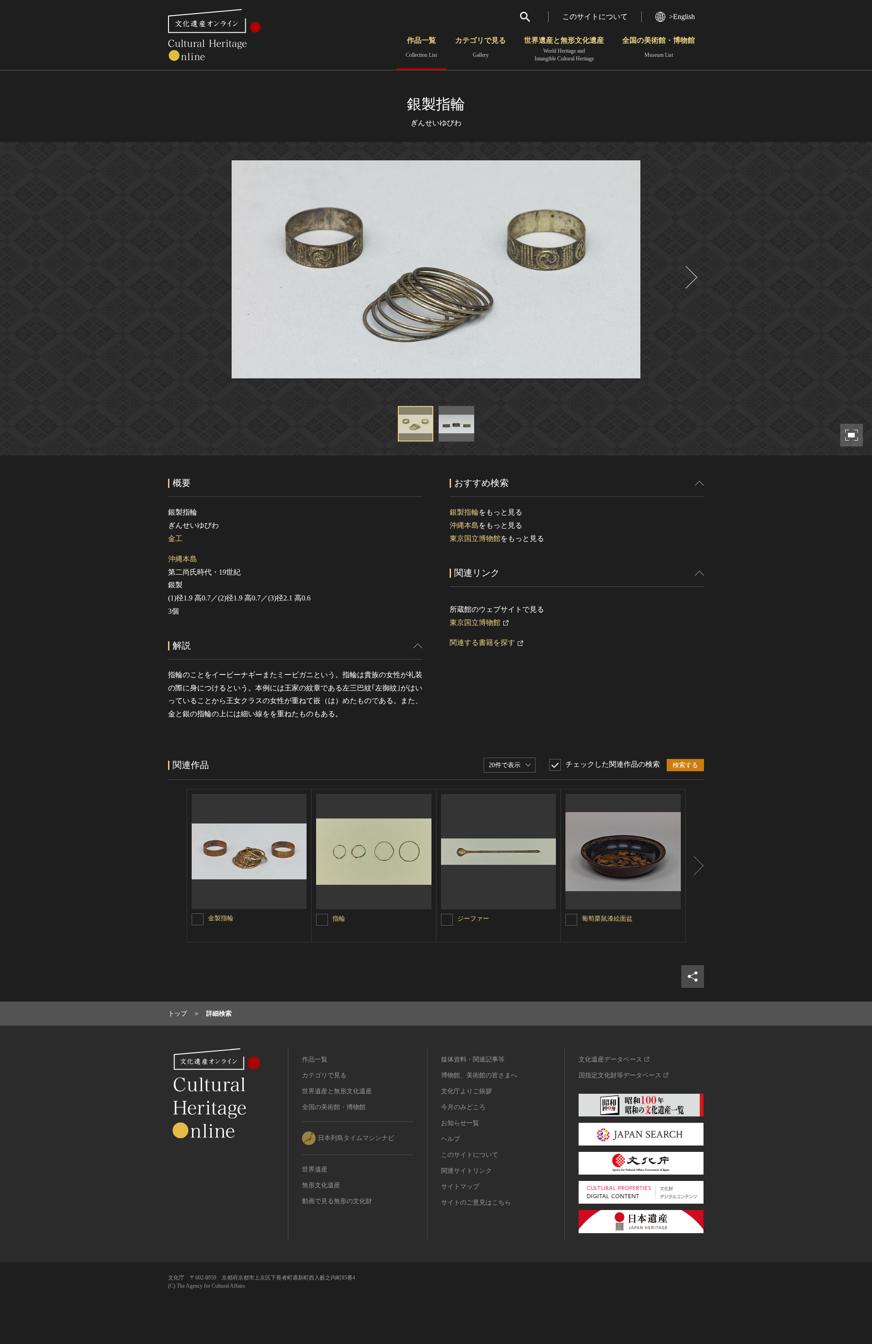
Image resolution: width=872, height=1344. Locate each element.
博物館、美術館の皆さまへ (479, 1075)
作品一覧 (421, 47)
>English (682, 16)
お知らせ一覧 (460, 1123)
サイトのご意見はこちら (476, 1202)
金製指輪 (220, 918)
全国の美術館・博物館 (658, 47)
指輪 (338, 918)
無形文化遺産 (321, 1185)
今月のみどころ (463, 1107)
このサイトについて (595, 16)
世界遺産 (314, 1169)
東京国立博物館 (475, 538)
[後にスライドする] (690, 277)
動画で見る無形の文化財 (337, 1201)
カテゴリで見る (480, 47)
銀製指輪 (464, 512)
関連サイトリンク (466, 1170)
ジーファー (473, 918)
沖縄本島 (182, 559)
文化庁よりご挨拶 (466, 1091)
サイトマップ (460, 1186)
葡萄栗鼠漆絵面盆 (607, 918)
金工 (175, 538)
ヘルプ (450, 1139)
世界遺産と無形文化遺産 (564, 49)
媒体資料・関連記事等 (473, 1059)
